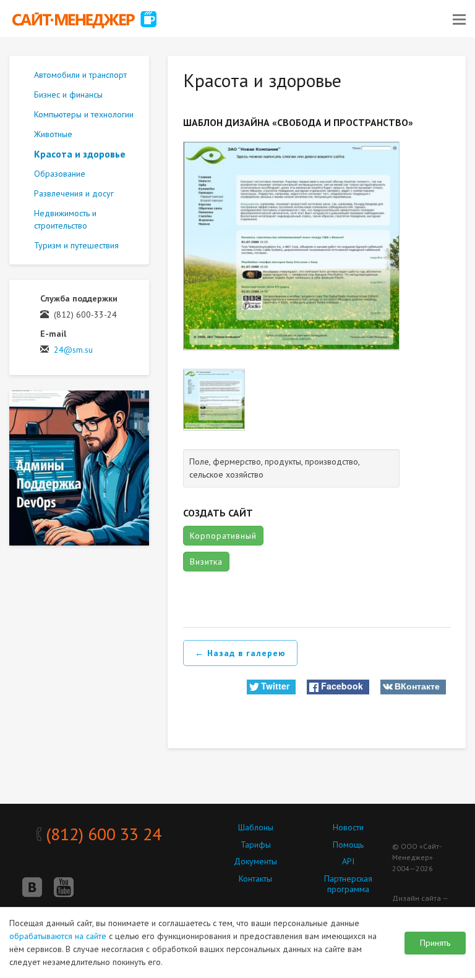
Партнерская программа (348, 884)
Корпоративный (223, 535)
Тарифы (256, 844)
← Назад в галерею (240, 653)
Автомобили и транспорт (80, 74)
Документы (255, 861)
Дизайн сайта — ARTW (420, 903)
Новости (348, 827)
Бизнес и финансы (68, 94)
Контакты (255, 878)
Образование (59, 173)
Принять (435, 942)
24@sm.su (73, 349)
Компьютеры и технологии (84, 114)
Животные (53, 134)
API (348, 861)
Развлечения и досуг (74, 193)
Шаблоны (255, 827)
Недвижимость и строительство (65, 219)
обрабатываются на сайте (57, 936)
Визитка (206, 561)
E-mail (53, 333)
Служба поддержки (79, 298)
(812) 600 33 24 (101, 833)
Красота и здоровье (80, 154)
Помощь (348, 844)
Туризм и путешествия (76, 245)
